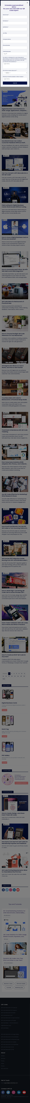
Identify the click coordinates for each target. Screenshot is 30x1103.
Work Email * (6, 14)
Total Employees (7, 51)
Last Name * (5, 27)
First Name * (5, 21)
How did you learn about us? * (10, 70)
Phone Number (6, 45)
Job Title (5, 33)
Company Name (7, 39)
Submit (15, 83)
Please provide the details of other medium (13, 76)
